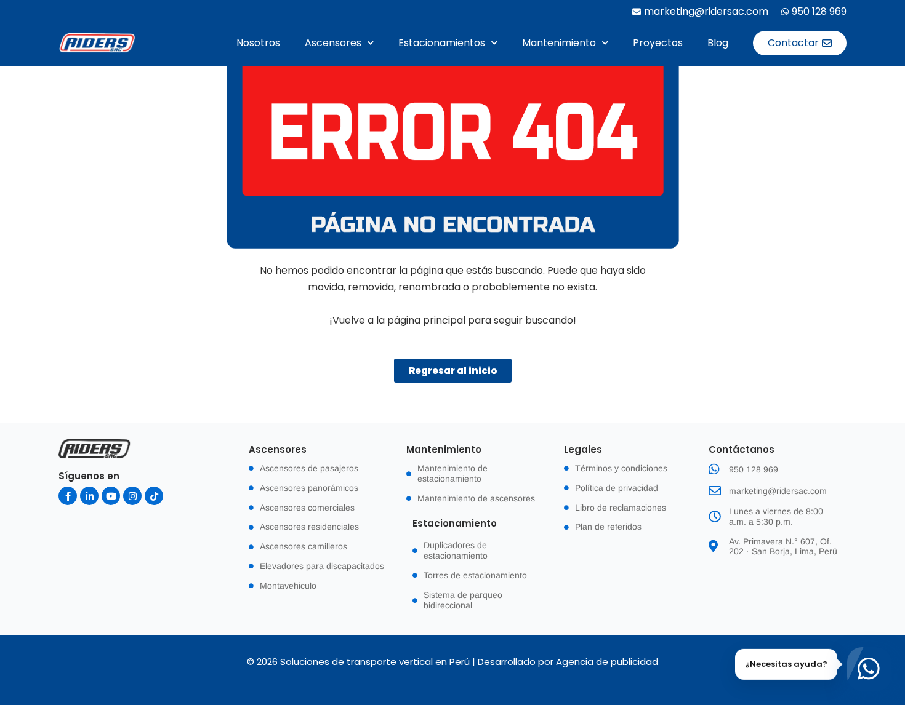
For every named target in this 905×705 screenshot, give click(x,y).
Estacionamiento (454, 523)
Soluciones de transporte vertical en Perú (375, 661)
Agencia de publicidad (607, 661)
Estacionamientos (441, 43)
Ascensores (333, 43)
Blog (717, 43)
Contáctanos (741, 449)
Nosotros (258, 43)
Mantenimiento (559, 43)
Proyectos (658, 43)
